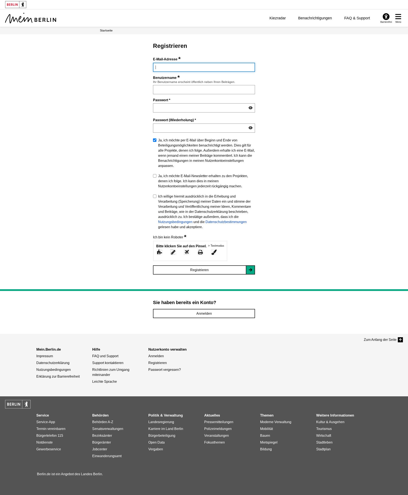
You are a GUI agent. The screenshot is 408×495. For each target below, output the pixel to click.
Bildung (266, 449)
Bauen (265, 435)
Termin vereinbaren (50, 429)
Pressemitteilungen (218, 422)
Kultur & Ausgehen (330, 422)
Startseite (106, 30)
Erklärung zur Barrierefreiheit (58, 376)
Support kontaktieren (107, 363)
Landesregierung (161, 422)
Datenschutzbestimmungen (226, 222)
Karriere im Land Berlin (165, 429)
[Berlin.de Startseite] (18, 404)
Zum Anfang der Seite (380, 339)
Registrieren (199, 270)
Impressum (44, 356)
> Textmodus (216, 245)
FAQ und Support (105, 356)
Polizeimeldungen (218, 429)
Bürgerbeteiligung (161, 435)
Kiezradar (277, 18)
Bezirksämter (102, 435)
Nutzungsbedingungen (175, 222)
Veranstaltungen (216, 435)
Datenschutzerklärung (52, 363)
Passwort (161, 100)
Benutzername (166, 78)
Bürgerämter (101, 442)
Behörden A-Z (102, 422)
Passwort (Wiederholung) (174, 120)
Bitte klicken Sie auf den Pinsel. (181, 246)
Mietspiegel (269, 442)
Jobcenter (99, 449)
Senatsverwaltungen (107, 429)
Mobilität (266, 429)
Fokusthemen (214, 442)
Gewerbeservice (48, 449)
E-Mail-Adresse (167, 59)
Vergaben (155, 449)
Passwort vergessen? (164, 369)
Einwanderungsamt (107, 456)
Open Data (156, 442)
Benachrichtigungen (315, 18)
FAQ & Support (357, 18)
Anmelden (204, 313)
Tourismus (324, 429)
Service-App (45, 422)
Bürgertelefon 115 (49, 435)
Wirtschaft (323, 435)
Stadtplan (323, 449)
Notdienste (44, 442)
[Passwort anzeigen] (250, 108)
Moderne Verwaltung (275, 422)
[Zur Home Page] (30, 18)
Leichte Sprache (104, 381)
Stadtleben (324, 442)
